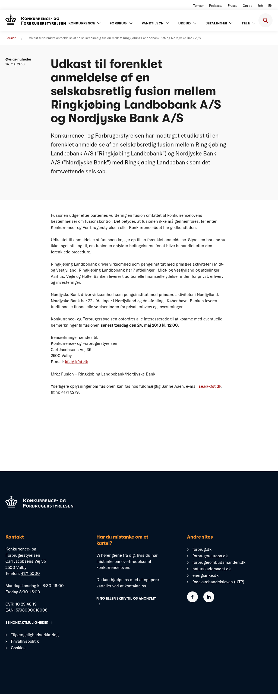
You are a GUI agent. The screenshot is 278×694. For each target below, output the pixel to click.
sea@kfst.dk (210, 386)
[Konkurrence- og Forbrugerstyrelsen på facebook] (192, 600)
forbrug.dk (201, 549)
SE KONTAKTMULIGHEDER (26, 622)
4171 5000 (30, 573)
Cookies (18, 647)
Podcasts (215, 6)
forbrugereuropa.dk (210, 555)
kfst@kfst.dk (76, 361)
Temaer (198, 6)
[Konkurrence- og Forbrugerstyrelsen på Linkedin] (208, 600)
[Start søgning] (265, 20)
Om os (247, 6)
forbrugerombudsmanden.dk (218, 562)
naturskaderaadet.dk (211, 568)
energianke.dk (205, 575)
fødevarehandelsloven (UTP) (218, 581)
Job (260, 6)
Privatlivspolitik (25, 641)
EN (270, 6)
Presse (232, 6)
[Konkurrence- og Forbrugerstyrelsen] (35, 20)
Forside (10, 38)
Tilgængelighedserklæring (35, 634)
